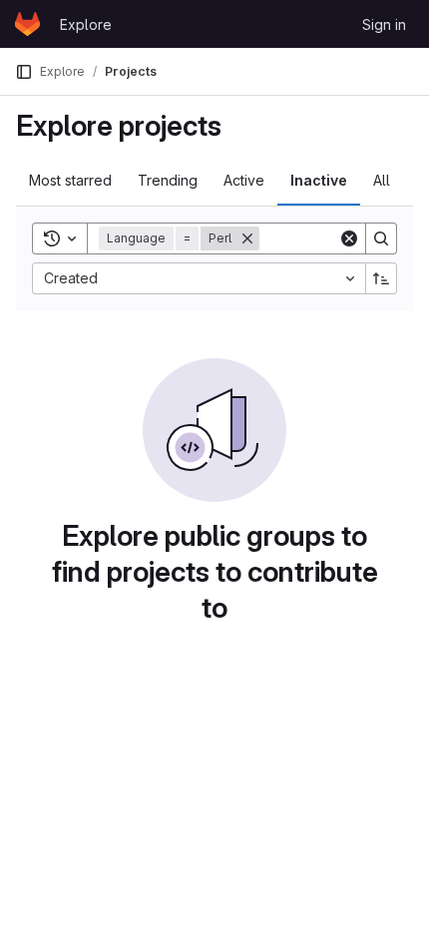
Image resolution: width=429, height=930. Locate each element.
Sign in (384, 24)
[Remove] (247, 238)
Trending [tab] (168, 180)
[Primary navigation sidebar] (24, 72)
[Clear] (349, 238)
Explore (86, 24)
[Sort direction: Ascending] (381, 278)
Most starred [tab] (70, 180)
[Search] (381, 238)
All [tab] (381, 180)
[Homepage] (27, 24)
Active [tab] (243, 180)
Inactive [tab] (318, 180)
